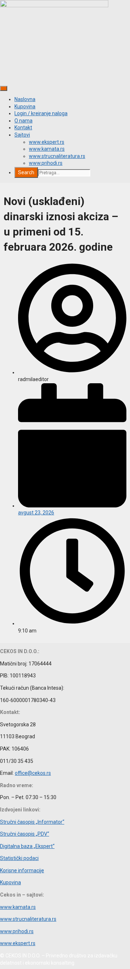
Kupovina (24, 106)
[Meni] (3, 88)
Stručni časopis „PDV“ (24, 834)
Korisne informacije (22, 870)
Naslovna (24, 99)
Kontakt (23, 127)
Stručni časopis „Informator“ (32, 822)
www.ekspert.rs (46, 142)
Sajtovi (22, 135)
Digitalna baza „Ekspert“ (27, 846)
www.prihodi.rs (45, 163)
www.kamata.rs (47, 149)
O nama (23, 121)
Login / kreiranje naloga (41, 113)
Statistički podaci (19, 858)
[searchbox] (64, 172)
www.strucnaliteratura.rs (57, 156)
